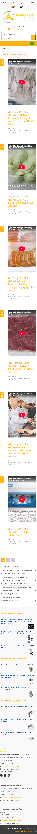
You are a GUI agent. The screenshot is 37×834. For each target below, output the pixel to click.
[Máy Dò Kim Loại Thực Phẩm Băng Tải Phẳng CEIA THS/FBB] (31, 713)
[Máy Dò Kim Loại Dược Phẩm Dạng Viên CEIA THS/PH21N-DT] (31, 694)
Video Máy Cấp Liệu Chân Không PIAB (13, 574)
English (24, 6)
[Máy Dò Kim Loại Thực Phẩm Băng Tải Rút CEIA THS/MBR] (31, 738)
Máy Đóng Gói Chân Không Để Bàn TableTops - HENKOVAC (21, 532)
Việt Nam (16, 6)
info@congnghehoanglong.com (11, 766)
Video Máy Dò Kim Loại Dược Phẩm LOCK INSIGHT (17, 570)
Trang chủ (5, 48)
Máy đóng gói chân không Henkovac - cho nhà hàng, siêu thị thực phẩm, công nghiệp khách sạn (21, 450)
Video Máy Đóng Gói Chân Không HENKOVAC (15, 577)
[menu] (11, 38)
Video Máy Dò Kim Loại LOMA (10, 597)
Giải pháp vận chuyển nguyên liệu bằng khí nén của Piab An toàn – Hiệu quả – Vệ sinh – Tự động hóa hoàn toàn (16, 621)
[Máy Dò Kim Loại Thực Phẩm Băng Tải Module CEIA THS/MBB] (31, 726)
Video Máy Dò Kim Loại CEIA (10, 590)
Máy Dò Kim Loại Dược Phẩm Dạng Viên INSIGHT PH (17, 664)
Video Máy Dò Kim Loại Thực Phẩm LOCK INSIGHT (16, 587)
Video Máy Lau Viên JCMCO (9, 600)
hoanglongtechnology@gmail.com (12, 797)
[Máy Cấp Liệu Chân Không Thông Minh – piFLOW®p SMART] (31, 652)
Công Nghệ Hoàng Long (14, 828)
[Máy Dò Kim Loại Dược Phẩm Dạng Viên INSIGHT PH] (31, 669)
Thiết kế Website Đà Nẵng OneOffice (25, 831)
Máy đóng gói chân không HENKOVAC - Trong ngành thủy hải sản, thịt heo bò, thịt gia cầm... (21, 118)
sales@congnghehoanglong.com (11, 820)
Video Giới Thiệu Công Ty (9, 594)
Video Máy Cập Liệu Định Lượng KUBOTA (14, 580)
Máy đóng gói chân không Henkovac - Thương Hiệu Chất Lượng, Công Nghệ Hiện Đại (21, 284)
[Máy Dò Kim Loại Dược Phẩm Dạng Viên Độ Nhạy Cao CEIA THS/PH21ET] (31, 681)
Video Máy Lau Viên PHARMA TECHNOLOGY (14, 584)
